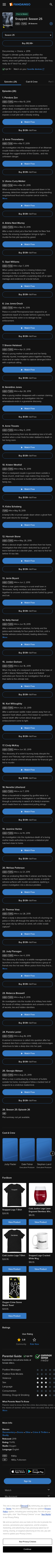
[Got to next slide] (52, 1153)
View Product (14, 1222)
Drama (20, 1432)
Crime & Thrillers (40, 1432)
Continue (27, 1549)
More (4, 198)
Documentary (8, 1432)
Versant (24, 1506)
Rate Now (34, 1344)
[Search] (51, 4)
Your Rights (46, 1514)
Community (21, 1344)
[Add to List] (51, 23)
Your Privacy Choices (27, 1542)
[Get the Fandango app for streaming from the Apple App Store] (18, 1472)
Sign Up (27, 1481)
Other (28, 1432)
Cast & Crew (31, 81)
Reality (5, 1435)
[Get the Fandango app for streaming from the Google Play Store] (36, 1472)
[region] (27, 1525)
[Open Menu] (4, 4)
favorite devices (34, 69)
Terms (8, 1508)
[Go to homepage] (20, 4)
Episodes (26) (10, 81)
